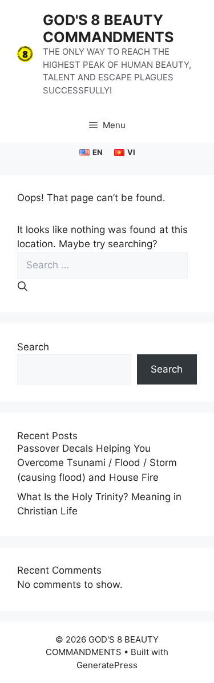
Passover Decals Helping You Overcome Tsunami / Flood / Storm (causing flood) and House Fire (97, 463)
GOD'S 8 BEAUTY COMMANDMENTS (108, 28)
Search (33, 347)
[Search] (22, 287)
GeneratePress (107, 665)
